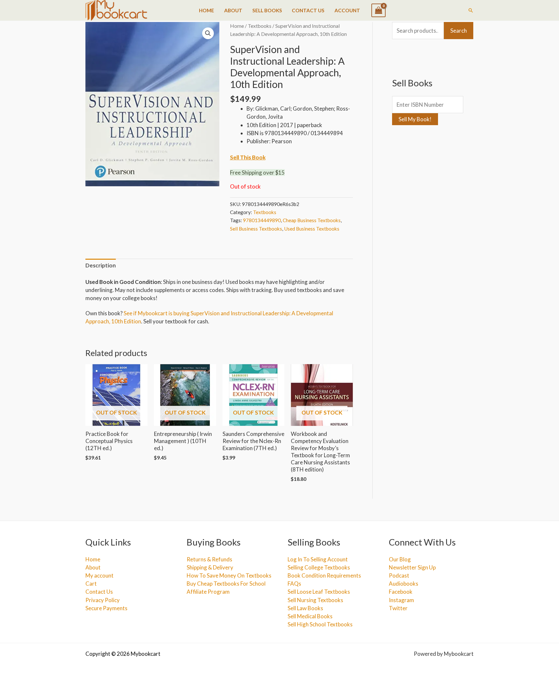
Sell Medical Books (310, 616)
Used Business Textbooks (311, 229)
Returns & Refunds (209, 559)
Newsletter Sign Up (412, 567)
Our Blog (400, 559)
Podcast (399, 575)
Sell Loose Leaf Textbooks (319, 591)
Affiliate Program (208, 591)
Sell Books (267, 10)
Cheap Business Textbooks (312, 220)
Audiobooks (403, 583)
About (233, 10)
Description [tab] (100, 265)
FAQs (294, 583)
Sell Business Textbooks (256, 229)
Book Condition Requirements (324, 575)
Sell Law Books (305, 608)
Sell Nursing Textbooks (315, 600)
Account (347, 10)
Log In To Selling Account (318, 559)
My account (99, 575)
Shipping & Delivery (210, 567)
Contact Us (308, 10)
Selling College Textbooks (319, 567)
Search (458, 30)
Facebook (400, 591)
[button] (471, 10)
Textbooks (259, 26)
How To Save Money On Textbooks (229, 575)
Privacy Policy (102, 600)
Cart (91, 583)
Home (206, 10)
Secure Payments (106, 608)
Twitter (398, 608)
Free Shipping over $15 (257, 172)
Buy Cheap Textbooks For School (226, 583)
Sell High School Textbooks (320, 624)
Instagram (401, 600)
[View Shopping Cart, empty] (378, 10)
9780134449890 (262, 220)
